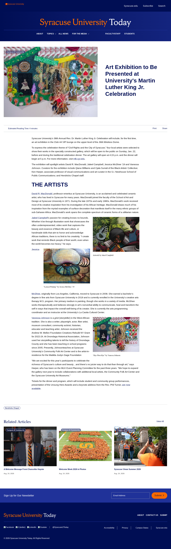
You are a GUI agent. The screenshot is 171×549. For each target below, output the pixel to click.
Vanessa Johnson (41, 318)
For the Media (79, 34)
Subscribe (148, 6)
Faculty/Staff (113, 34)
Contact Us (152, 515)
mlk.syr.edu (79, 159)
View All (160, 421)
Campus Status (142, 528)
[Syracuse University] (20, 6)
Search (161, 6)
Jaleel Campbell (40, 218)
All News (63, 34)
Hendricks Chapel (12, 408)
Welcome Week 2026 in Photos (72, 469)
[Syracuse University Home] (85, 22)
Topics (50, 34)
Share (164, 128)
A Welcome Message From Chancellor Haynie (24, 469)
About (39, 34)
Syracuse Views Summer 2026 (127, 469)
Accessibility (109, 528)
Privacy (125, 528)
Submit (158, 495)
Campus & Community (15, 52)
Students (129, 34)
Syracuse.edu (131, 6)
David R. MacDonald (42, 193)
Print (154, 128)
